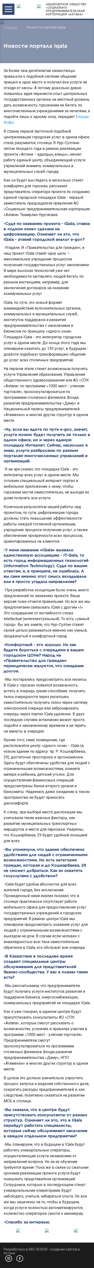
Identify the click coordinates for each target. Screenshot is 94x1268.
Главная (11, 27)
